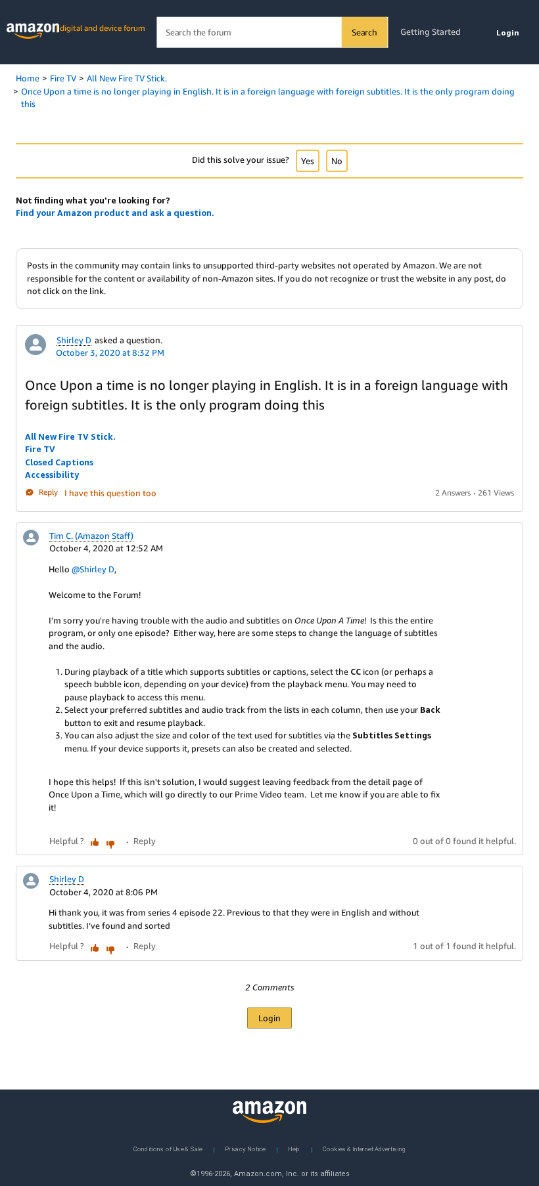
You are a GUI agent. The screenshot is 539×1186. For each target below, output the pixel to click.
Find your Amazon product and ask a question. (115, 212)
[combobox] (271, 32)
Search (364, 32)
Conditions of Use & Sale (167, 1148)
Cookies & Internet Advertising (364, 1148)
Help (294, 1148)
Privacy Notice (245, 1148)
